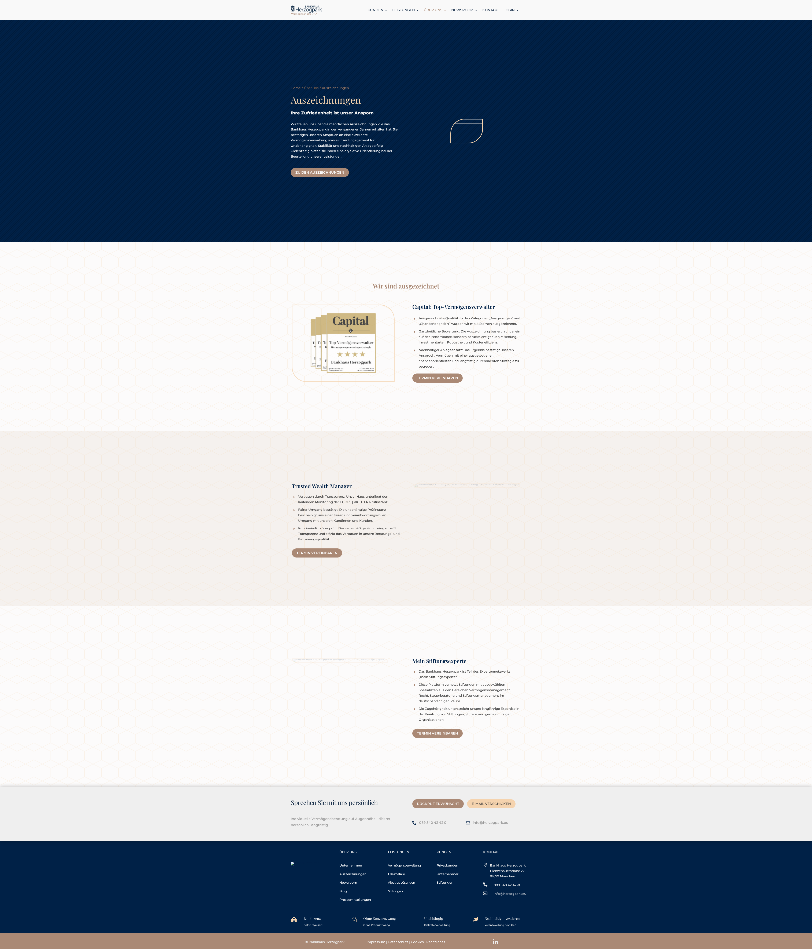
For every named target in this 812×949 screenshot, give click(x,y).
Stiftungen (395, 891)
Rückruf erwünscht (438, 804)
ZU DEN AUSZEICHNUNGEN (319, 172)
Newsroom (462, 10)
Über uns (433, 10)
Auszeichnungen (352, 874)
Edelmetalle (396, 874)
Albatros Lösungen (401, 882)
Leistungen (403, 10)
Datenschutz (398, 942)
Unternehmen (350, 865)
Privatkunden (447, 865)
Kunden (375, 10)
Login (509, 10)
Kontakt (490, 10)
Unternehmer (447, 874)
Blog (343, 891)
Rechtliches (435, 942)
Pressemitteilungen (355, 900)
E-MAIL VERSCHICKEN (491, 804)
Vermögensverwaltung (404, 865)
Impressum (376, 942)
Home (296, 88)
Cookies (418, 942)
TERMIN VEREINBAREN (437, 378)
